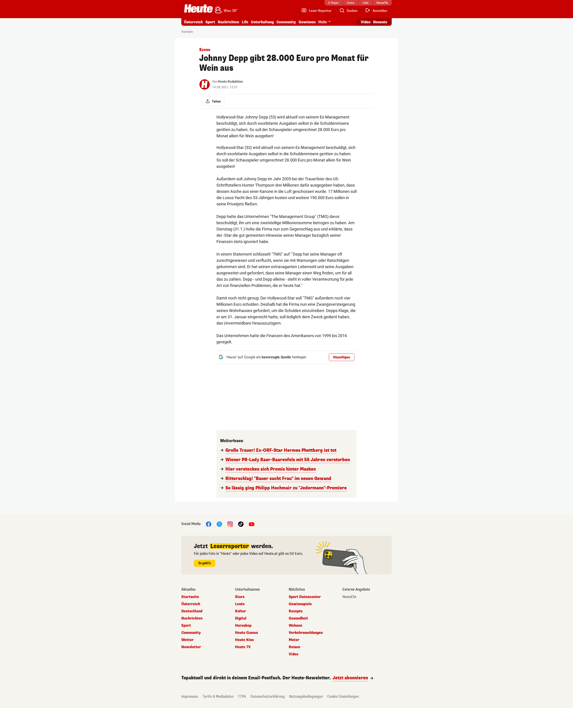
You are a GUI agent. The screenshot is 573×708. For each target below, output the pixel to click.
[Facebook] (208, 523)
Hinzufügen (341, 357)
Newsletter (191, 647)
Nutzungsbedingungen (306, 696)
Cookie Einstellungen (343, 696)
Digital (240, 618)
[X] (219, 523)
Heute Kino (244, 640)
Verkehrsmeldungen (306, 633)
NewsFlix (349, 597)
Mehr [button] (322, 22)
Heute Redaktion (230, 82)
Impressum (189, 696)
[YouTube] (251, 523)
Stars (239, 597)
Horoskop (243, 625)
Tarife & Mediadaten (218, 696)
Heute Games (246, 633)
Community (286, 22)
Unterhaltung (262, 22)
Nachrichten (192, 618)
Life (245, 22)
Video (365, 22)
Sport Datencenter (305, 597)
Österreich (193, 22)
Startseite (187, 31)
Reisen (294, 647)
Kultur (240, 611)
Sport (210, 22)
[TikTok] (241, 523)
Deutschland (191, 611)
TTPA (242, 696)
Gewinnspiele (300, 604)
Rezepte (296, 611)
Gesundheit (298, 618)
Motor (294, 640)
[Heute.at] (198, 8)
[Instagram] (230, 523)
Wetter (187, 640)
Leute (240, 604)
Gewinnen (307, 22)
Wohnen (295, 625)
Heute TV (243, 647)
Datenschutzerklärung (267, 696)
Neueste (380, 22)
